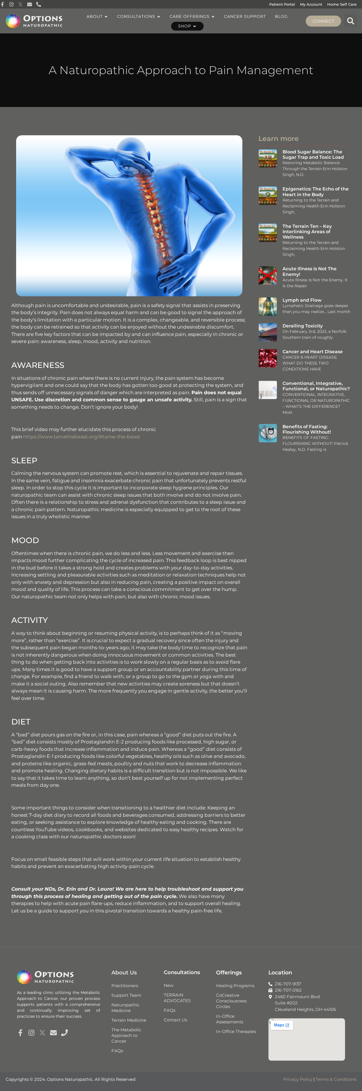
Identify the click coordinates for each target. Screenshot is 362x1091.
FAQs (117, 1050)
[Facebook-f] (20, 1032)
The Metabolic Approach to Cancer (126, 1035)
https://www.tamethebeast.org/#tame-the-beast (81, 437)
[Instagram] (31, 1032)
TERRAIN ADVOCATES (177, 997)
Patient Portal (282, 4)
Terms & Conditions (336, 1079)
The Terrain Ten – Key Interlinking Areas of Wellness (307, 232)
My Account (311, 4)
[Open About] (106, 17)
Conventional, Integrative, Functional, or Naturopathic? (316, 386)
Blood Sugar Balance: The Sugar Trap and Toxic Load (313, 154)
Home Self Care (342, 4)
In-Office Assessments (229, 1018)
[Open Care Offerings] (213, 17)
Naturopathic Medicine (125, 1007)
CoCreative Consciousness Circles (231, 1001)
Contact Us (175, 1020)
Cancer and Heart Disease (313, 351)
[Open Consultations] (159, 17)
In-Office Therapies (236, 1031)
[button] (350, 20)
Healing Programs (235, 985)
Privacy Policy (297, 1079)
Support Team (126, 995)
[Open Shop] (195, 26)
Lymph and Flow (302, 300)
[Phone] (64, 1032)
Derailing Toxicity (303, 326)
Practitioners (124, 985)
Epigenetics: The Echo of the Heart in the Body (316, 191)
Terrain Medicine (128, 1020)
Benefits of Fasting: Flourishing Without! (307, 429)
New (168, 985)
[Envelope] (53, 1032)
